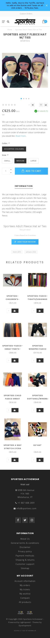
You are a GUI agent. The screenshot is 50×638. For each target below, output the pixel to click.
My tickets (25, 589)
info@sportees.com (26, 508)
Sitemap (25, 568)
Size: (5, 155)
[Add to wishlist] (41, 105)
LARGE (34, 161)
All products (25, 602)
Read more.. (21, 136)
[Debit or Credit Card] (20, 613)
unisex (31, 252)
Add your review (26, 242)
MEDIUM (20, 161)
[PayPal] (29, 613)
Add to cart (33, 171)
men (17, 252)
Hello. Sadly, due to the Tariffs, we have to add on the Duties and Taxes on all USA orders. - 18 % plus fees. (25, 5)
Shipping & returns (25, 559)
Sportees (25, 41)
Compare (25, 598)
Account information (25, 581)
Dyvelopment (25, 625)
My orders (25, 585)
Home (10, 30)
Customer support (25, 564)
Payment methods (25, 555)
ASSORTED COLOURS (14, 149)
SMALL (7, 161)
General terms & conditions (25, 543)
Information (24, 186)
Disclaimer (25, 547)
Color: (5, 143)
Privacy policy (25, 551)
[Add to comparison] (46, 105)
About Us (25, 538)
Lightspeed (25, 622)
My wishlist (25, 593)
